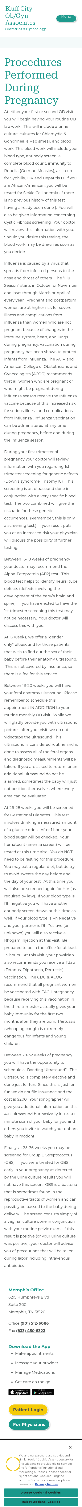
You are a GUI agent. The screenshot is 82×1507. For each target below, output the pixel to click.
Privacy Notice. (46, 1484)
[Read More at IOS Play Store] (19, 1392)
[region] (41, 1473)
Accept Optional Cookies (41, 1492)
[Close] (70, 1447)
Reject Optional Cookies (41, 1501)
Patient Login (28, 1409)
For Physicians (29, 1424)
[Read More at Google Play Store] (43, 1392)
